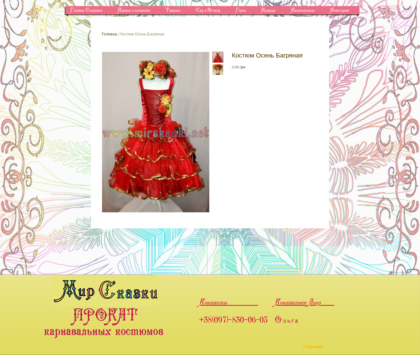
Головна (109, 34)
